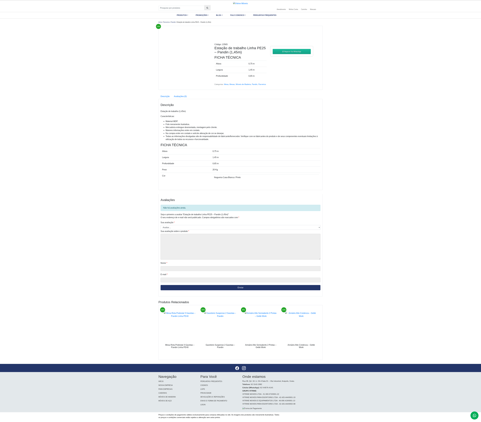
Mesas (232, 84)
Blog (218, 15)
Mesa (226, 84)
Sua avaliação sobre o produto (175, 231)
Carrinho (304, 9)
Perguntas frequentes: (211, 381)
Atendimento (281, 9)
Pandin (173, 22)
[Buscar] (207, 7)
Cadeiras (162, 393)
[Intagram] (244, 369)
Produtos (182, 15)
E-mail (164, 274)
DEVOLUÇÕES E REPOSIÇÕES (212, 397)
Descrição (165, 96)
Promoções (201, 15)
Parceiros (166, 22)
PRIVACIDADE (205, 393)
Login (202, 405)
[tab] (165, 96)
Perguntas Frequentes (264, 15)
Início (160, 22)
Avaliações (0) (180, 96)
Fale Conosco (237, 15)
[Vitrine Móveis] (240, 3)
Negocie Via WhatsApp (292, 51)
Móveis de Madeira (243, 84)
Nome (164, 263)
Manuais (313, 9)
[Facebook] (237, 369)
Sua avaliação (168, 222)
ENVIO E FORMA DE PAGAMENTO (213, 401)
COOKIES (204, 385)
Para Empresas (165, 389)
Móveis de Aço (165, 401)
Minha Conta (293, 9)
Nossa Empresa (165, 385)
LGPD (202, 389)
